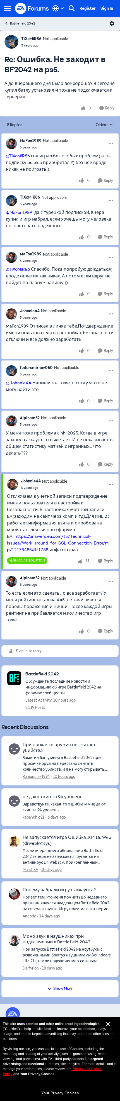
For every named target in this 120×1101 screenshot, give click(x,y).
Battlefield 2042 (22, 23)
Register (88, 8)
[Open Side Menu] (7, 8)
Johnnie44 (30, 310)
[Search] (71, 8)
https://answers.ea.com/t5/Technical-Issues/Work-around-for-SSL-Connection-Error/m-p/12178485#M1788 (59, 543)
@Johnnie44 (18, 383)
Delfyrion (31, 968)
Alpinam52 (30, 417)
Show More (63, 988)
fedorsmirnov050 (36, 367)
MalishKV (30, 869)
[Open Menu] (112, 23)
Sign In (106, 8)
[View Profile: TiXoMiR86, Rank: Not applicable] (11, 42)
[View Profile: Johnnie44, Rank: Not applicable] (11, 313)
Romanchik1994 (36, 776)
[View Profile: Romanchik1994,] (14, 749)
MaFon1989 (31, 140)
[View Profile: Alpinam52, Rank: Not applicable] (11, 420)
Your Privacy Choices (60, 1093)
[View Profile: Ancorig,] (14, 894)
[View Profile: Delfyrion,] (14, 940)
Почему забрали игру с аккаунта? (59, 890)
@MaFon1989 (19, 212)
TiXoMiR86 (31, 38)
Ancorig (29, 916)
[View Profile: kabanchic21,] (14, 801)
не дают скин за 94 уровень (53, 797)
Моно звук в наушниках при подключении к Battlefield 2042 (56, 939)
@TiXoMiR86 (18, 156)
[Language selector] (58, 8)
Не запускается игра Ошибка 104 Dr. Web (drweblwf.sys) (67, 840)
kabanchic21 (33, 817)
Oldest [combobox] (104, 125)
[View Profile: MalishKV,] (14, 841)
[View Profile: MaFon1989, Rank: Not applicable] (11, 143)
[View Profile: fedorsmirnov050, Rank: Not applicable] (11, 370)
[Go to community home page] (32, 8)
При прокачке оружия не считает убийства (59, 747)
